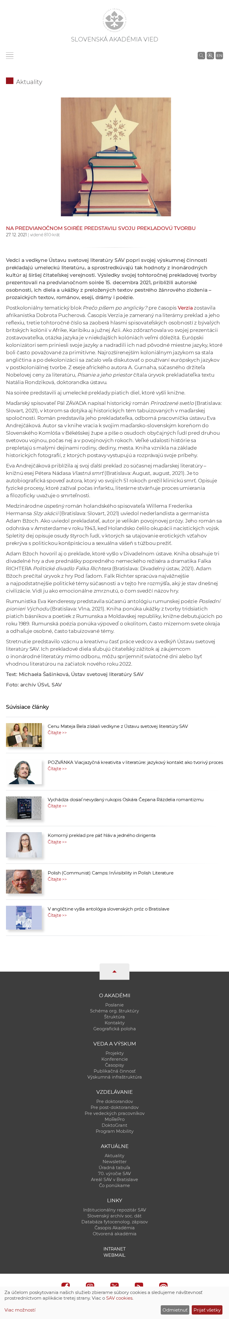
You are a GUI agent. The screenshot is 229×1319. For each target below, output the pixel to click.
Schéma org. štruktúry (114, 1011)
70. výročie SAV (114, 1173)
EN (219, 55)
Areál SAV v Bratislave (114, 1179)
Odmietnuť (175, 1310)
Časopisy (114, 1065)
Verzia (185, 308)
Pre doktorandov (114, 1101)
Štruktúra (114, 1017)
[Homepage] (114, 20)
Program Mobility (115, 1131)
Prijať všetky (207, 1310)
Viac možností (19, 1310)
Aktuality (29, 82)
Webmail (114, 1255)
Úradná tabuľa (114, 1167)
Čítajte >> (57, 732)
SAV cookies (119, 1298)
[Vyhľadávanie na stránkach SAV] (201, 55)
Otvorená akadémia (115, 1233)
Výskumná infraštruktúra (114, 1077)
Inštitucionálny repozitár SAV (114, 1210)
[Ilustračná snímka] (114, 169)
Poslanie (114, 1005)
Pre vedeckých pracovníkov (115, 1113)
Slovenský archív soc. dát (114, 1216)
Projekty (115, 1053)
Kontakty (115, 1023)
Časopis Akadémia (115, 1228)
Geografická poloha (114, 1028)
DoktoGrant (114, 1125)
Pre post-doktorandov (115, 1107)
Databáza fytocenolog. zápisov (114, 1222)
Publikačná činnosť (115, 1071)
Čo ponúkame (114, 1185)
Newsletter (115, 1161)
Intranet (114, 1249)
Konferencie (114, 1059)
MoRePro (115, 1119)
